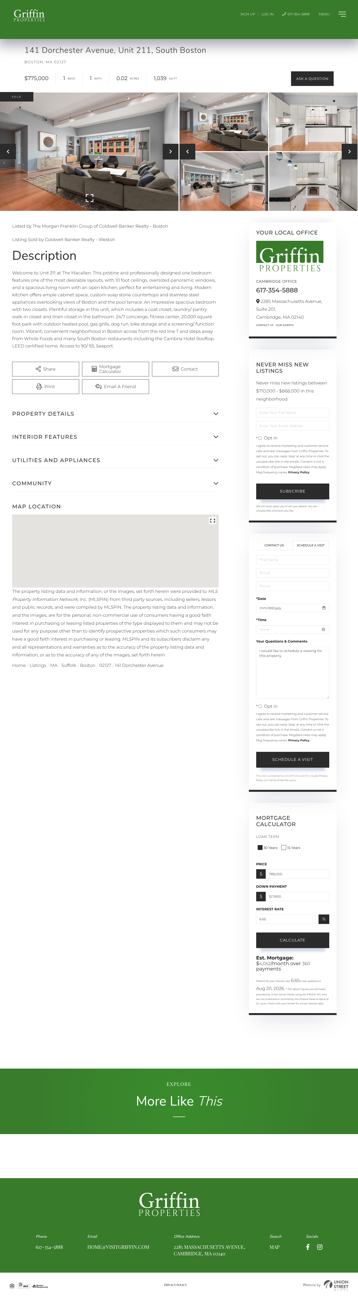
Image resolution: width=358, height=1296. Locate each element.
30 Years (271, 848)
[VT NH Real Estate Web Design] (325, 1285)
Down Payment (271, 886)
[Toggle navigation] (332, 14)
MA (53, 665)
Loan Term (267, 836)
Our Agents (285, 325)
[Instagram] (319, 1247)
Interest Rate (270, 909)
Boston (87, 665)
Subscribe (293, 491)
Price (261, 864)
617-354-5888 (298, 14)
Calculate (292, 940)
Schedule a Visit (311, 545)
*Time (261, 620)
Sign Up (248, 14)
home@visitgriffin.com (118, 1247)
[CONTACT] (312, 78)
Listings (38, 665)
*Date (261, 599)
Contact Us (264, 325)
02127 (105, 665)
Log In (268, 14)
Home (19, 665)
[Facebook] (308, 1247)
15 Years (293, 848)
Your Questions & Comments (281, 641)
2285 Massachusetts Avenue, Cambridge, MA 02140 (209, 1250)
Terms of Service (279, 780)
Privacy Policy (298, 472)
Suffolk (68, 665)
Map (274, 1247)
